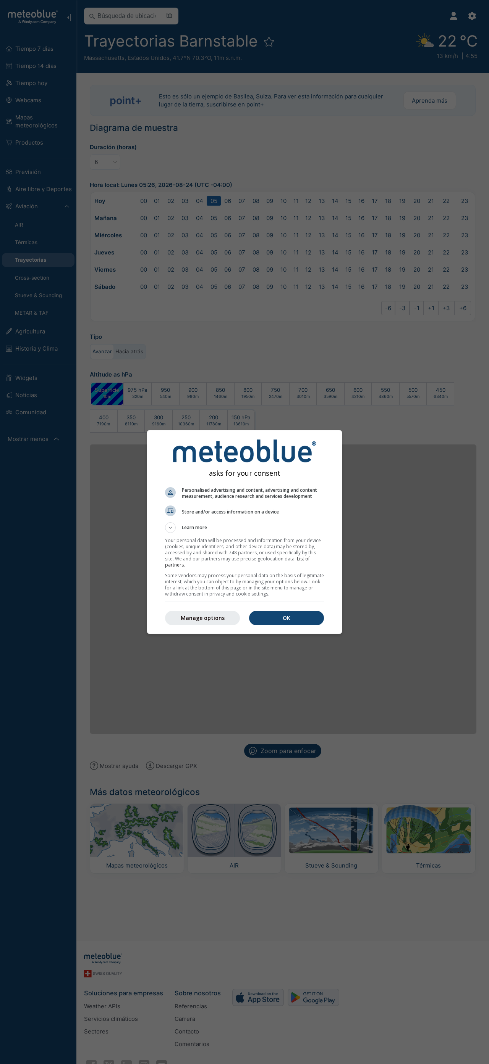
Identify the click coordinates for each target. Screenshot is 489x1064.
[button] (244, 527)
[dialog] (244, 532)
